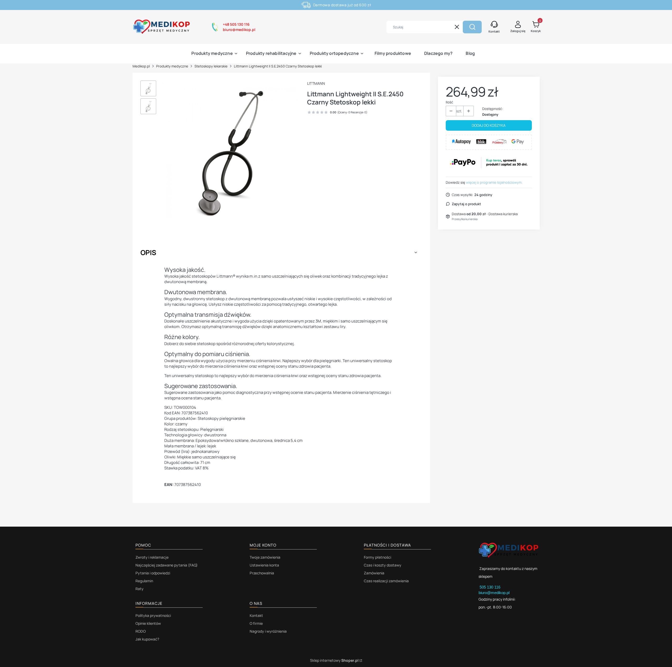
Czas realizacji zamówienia (386, 580)
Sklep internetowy (334, 660)
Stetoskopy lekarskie (211, 66)
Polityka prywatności (153, 615)
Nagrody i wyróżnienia (268, 631)
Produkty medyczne (172, 66)
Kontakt (256, 615)
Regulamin (144, 580)
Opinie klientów (148, 623)
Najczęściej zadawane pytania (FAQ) (166, 565)
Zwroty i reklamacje (152, 557)
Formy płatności (377, 557)
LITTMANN (316, 83)
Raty (139, 588)
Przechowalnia (262, 572)
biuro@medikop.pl (494, 592)
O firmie (256, 623)
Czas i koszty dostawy (382, 565)
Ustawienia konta (264, 565)
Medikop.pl (141, 66)
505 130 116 (490, 587)
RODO (140, 631)
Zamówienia (374, 572)
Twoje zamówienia (265, 557)
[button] (472, 27)
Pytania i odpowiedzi (152, 572)
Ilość (449, 102)
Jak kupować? (147, 639)
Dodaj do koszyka (489, 125)
